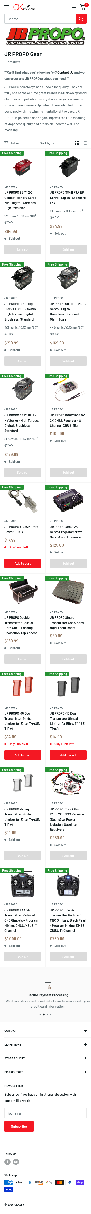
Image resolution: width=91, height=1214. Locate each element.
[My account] (74, 7)
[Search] (81, 19)
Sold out (23, 250)
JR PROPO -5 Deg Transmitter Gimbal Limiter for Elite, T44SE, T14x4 (22, 816)
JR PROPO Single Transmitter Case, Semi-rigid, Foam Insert (67, 622)
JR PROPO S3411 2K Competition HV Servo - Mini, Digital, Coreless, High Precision (21, 200)
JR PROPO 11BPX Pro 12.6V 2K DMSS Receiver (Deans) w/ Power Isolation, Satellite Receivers (67, 819)
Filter (15, 143)
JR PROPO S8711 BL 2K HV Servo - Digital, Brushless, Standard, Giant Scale (68, 311)
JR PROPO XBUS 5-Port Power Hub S (21, 529)
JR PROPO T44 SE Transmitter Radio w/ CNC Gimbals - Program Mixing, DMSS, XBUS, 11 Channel (21, 920)
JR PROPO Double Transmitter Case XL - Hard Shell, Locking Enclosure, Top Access (20, 625)
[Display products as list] (85, 143)
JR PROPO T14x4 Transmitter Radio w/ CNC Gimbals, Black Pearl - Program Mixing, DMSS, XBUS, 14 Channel (68, 920)
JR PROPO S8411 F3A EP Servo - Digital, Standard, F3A (68, 197)
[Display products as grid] (77, 143)
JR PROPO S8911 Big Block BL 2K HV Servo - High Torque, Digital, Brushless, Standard (21, 311)
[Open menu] (6, 7)
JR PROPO (10, 186)
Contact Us (65, 72)
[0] (83, 7)
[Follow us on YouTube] (16, 1162)
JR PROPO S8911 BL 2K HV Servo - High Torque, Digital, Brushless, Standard (21, 422)
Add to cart (23, 563)
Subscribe (19, 1126)
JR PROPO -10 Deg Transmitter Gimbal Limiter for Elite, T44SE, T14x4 (67, 721)
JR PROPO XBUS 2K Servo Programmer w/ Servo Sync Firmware (66, 532)
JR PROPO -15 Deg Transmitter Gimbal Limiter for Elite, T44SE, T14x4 (22, 721)
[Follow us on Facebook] (7, 1162)
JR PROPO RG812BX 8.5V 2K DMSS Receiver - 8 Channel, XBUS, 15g (67, 420)
